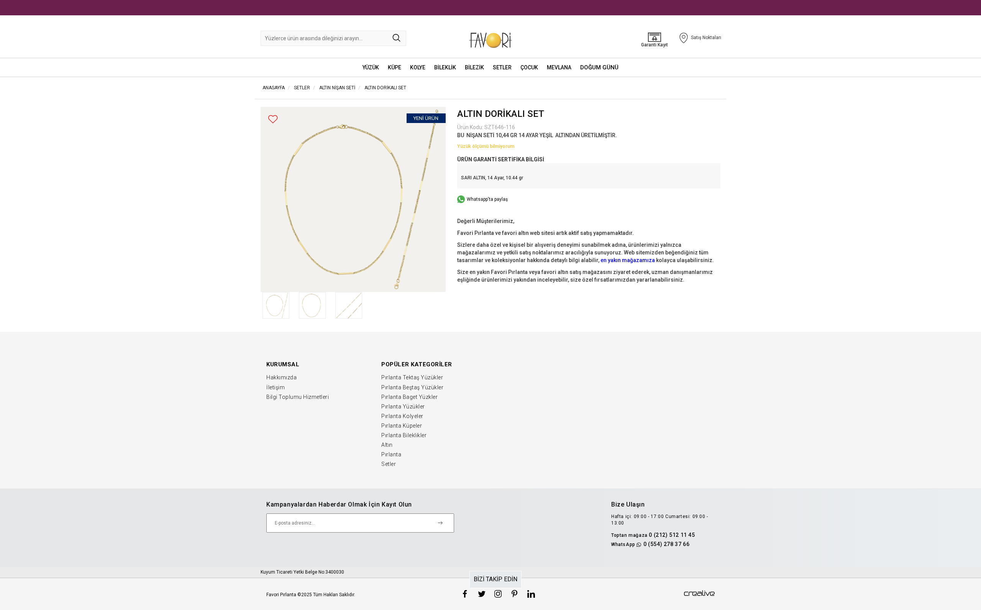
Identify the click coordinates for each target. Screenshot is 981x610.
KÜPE (394, 67)
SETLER (502, 67)
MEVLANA (559, 67)
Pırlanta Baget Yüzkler (409, 397)
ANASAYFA (273, 87)
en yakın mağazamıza (627, 260)
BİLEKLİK (445, 67)
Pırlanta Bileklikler (404, 435)
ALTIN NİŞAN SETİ (337, 87)
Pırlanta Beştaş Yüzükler (412, 387)
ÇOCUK (529, 67)
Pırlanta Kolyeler (402, 416)
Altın (387, 445)
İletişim (275, 387)
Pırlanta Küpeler (401, 426)
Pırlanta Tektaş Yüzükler (412, 377)
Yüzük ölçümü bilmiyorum (485, 146)
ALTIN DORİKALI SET (385, 87)
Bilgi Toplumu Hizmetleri (297, 397)
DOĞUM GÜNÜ (599, 67)
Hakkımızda (281, 377)
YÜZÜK (371, 67)
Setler (388, 464)
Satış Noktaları (706, 37)
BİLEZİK (474, 67)
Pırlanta (391, 454)
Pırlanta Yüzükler (403, 406)
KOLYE (417, 67)
